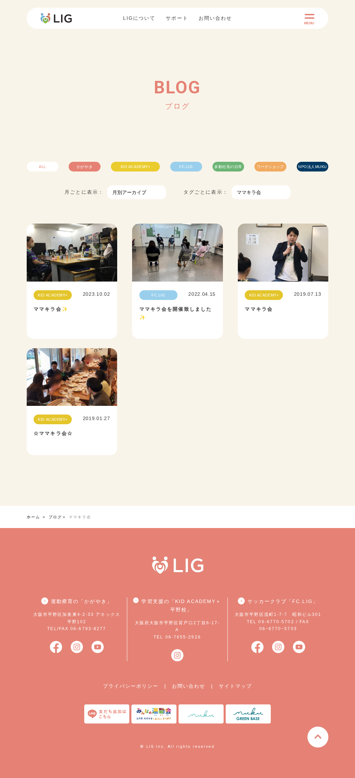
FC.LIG (186, 167)
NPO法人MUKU (312, 167)
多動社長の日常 (228, 167)
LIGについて (139, 18)
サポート (177, 18)
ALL (42, 167)
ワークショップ (270, 167)
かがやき (85, 167)
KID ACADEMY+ (135, 167)
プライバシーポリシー (131, 686)
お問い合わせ (215, 18)
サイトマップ (235, 686)
